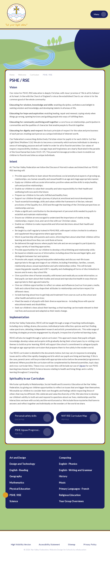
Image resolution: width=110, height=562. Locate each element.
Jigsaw (82, 365)
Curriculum (34, 75)
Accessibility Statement (49, 544)
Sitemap (71, 544)
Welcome (22, 75)
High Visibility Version (21, 544)
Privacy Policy (89, 544)
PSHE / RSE (47, 75)
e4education (81, 549)
